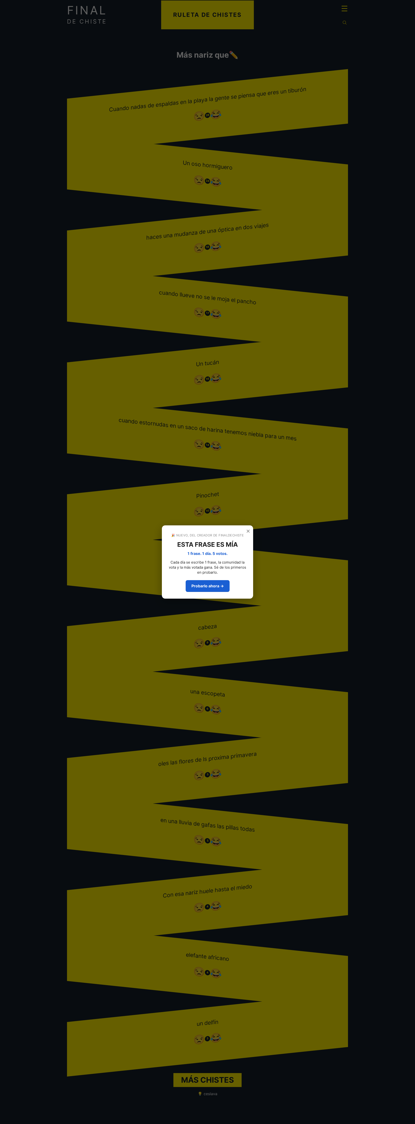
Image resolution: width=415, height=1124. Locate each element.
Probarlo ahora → (207, 585)
